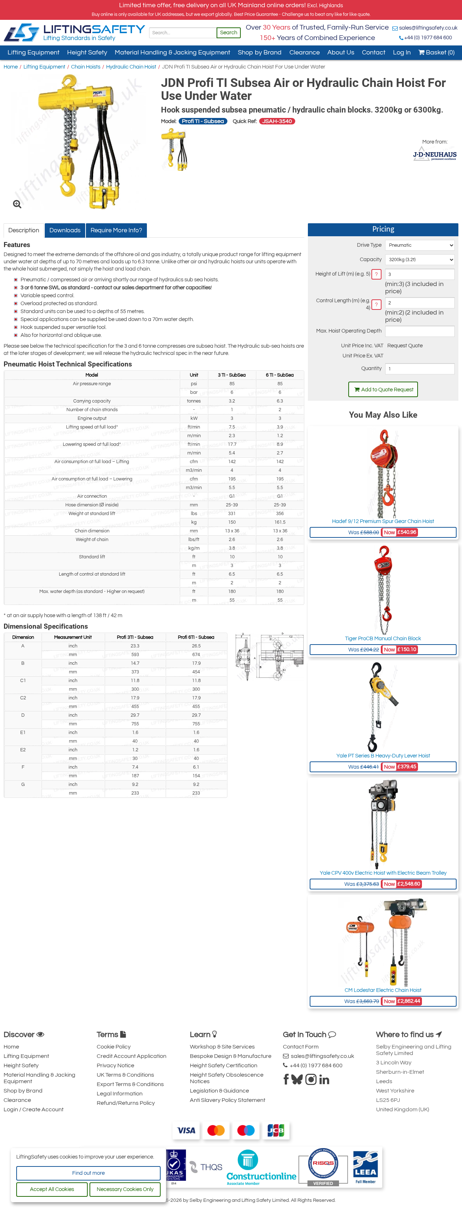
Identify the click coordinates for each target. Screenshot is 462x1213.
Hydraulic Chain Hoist (131, 67)
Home (11, 67)
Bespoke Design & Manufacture (230, 1056)
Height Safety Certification (223, 1065)
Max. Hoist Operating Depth (349, 331)
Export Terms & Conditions (130, 1084)
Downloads (64, 230)
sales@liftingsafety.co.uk (428, 28)
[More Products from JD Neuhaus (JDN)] (435, 153)
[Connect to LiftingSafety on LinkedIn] (324, 1081)
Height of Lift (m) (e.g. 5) (342, 274)
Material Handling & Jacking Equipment (172, 52)
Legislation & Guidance (219, 1091)
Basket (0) (439, 52)
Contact (373, 52)
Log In (402, 52)
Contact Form (301, 1047)
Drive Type (369, 245)
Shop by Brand (260, 52)
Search (228, 32)
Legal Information (120, 1093)
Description (23, 230)
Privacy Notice (115, 1065)
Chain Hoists (85, 67)
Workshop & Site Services (222, 1047)
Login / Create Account (34, 1109)
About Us (340, 52)
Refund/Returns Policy (126, 1103)
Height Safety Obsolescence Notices (226, 1078)
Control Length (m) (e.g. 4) (343, 304)
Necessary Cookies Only (125, 1189)
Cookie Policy (114, 1047)
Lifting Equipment (34, 52)
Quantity (371, 368)
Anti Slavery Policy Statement (227, 1100)
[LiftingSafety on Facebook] (286, 1081)
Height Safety (87, 52)
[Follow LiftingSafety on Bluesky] (297, 1081)
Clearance (304, 52)
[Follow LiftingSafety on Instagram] (311, 1081)
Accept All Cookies (52, 1189)
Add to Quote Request (387, 389)
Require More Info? (116, 230)
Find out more (88, 1173)
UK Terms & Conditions (125, 1075)
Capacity (371, 259)
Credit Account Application (131, 1056)
